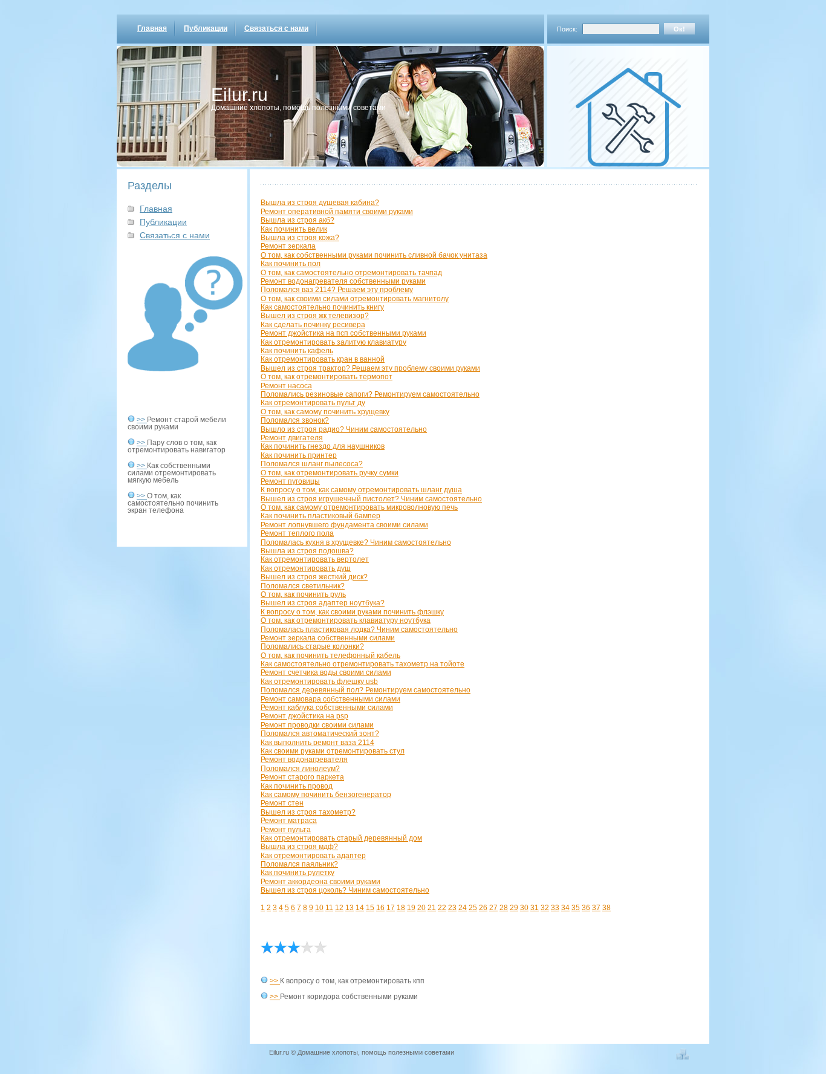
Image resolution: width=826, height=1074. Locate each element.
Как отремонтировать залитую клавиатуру (333, 342)
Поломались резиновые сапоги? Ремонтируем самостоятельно (370, 394)
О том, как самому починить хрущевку (325, 412)
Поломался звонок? (295, 420)
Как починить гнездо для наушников (323, 446)
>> (142, 419)
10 (319, 907)
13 (349, 907)
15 (370, 907)
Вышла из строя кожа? (300, 237)
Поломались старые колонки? (312, 646)
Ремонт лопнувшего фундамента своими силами (344, 525)
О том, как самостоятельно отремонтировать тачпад (351, 272)
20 (421, 907)
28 (503, 907)
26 (483, 907)
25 (473, 907)
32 (545, 907)
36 (586, 907)
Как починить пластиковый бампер (320, 516)
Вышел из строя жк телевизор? (315, 315)
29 (514, 907)
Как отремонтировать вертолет (315, 559)
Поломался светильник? (303, 586)
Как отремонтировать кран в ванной (323, 359)
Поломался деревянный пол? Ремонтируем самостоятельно (365, 690)
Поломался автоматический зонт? (320, 733)
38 (606, 907)
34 (565, 907)
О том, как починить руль (303, 594)
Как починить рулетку (297, 872)
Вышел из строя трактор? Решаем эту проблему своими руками (370, 368)
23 (452, 907)
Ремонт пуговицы (290, 481)
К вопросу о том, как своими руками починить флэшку (352, 612)
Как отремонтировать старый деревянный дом (341, 838)
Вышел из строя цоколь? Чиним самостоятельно (345, 890)
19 (411, 907)
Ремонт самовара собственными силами (330, 699)
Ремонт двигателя (292, 438)
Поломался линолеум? (300, 768)
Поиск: (567, 29)
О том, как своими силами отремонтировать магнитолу (355, 299)
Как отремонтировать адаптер (313, 855)
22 (442, 907)
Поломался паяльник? (299, 864)
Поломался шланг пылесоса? (312, 464)
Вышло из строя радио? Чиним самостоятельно (344, 429)
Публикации (205, 28)
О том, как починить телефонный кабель (330, 655)
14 (360, 907)
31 (534, 907)
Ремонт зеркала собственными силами (328, 638)
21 (432, 907)
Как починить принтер (299, 455)
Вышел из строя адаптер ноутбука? (323, 603)
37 (596, 907)
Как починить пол (290, 263)
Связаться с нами (276, 28)
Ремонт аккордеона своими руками (320, 881)
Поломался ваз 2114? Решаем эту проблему (337, 289)
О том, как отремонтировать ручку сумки (329, 473)
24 (462, 907)
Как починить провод (297, 786)
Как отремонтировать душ (306, 568)
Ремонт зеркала (288, 246)
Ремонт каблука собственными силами (327, 707)
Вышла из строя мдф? (299, 846)
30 (524, 907)
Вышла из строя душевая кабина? (320, 202)
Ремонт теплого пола (297, 533)
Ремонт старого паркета (302, 777)
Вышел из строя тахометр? (308, 812)
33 (555, 907)
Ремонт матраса (289, 820)
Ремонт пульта (286, 829)
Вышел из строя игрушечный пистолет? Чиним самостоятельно (371, 499)
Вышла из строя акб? (297, 220)
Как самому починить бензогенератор (326, 794)
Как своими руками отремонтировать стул (333, 751)
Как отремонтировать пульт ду (313, 403)
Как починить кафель (297, 351)
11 (329, 907)
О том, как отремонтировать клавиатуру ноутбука (346, 620)
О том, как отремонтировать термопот (326, 377)
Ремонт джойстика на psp (304, 716)
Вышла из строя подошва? (307, 551)
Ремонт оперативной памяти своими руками (337, 211)
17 (390, 907)
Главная (152, 28)
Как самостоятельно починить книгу (322, 307)
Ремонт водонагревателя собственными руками (343, 281)
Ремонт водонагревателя (304, 759)
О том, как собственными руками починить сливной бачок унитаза (374, 255)
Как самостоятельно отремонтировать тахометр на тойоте (362, 664)
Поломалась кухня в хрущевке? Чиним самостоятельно (356, 542)
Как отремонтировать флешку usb (319, 681)
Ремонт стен (282, 803)
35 (575, 907)
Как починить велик (294, 229)
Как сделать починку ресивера (313, 325)
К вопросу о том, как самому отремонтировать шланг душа (361, 490)
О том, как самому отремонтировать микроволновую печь (359, 507)
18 (401, 907)
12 (339, 907)
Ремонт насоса (286, 386)
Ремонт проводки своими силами (317, 725)
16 (380, 907)
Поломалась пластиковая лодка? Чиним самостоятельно (359, 629)
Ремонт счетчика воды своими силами (326, 672)
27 (493, 907)
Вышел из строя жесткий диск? (314, 577)
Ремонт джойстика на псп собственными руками (343, 333)
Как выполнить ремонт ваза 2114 (317, 742)
